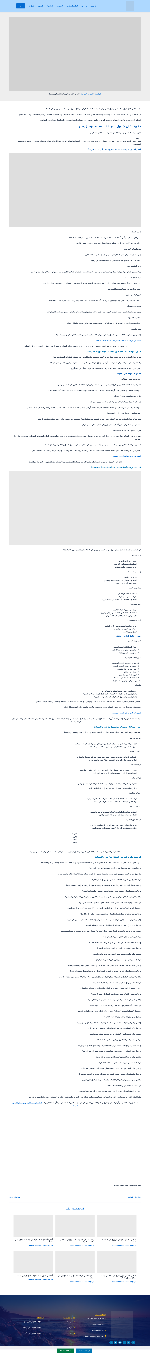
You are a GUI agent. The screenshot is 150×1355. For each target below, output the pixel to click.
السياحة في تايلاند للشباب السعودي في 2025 (76, 1277)
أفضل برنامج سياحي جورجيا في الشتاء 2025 (119, 1241)
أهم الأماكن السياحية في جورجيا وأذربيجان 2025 (34, 1241)
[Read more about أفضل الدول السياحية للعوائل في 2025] (33, 1262)
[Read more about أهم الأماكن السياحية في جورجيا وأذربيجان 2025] (33, 1226)
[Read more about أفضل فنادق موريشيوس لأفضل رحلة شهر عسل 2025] (116, 1262)
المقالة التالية (15, 1197)
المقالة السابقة (134, 1197)
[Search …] (20, 5)
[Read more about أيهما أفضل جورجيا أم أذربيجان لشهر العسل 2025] (75, 1226)
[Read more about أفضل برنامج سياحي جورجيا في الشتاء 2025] (116, 1226)
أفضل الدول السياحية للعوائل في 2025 (35, 1276)
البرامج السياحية (131, 1245)
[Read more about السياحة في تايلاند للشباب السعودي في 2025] (75, 1262)
